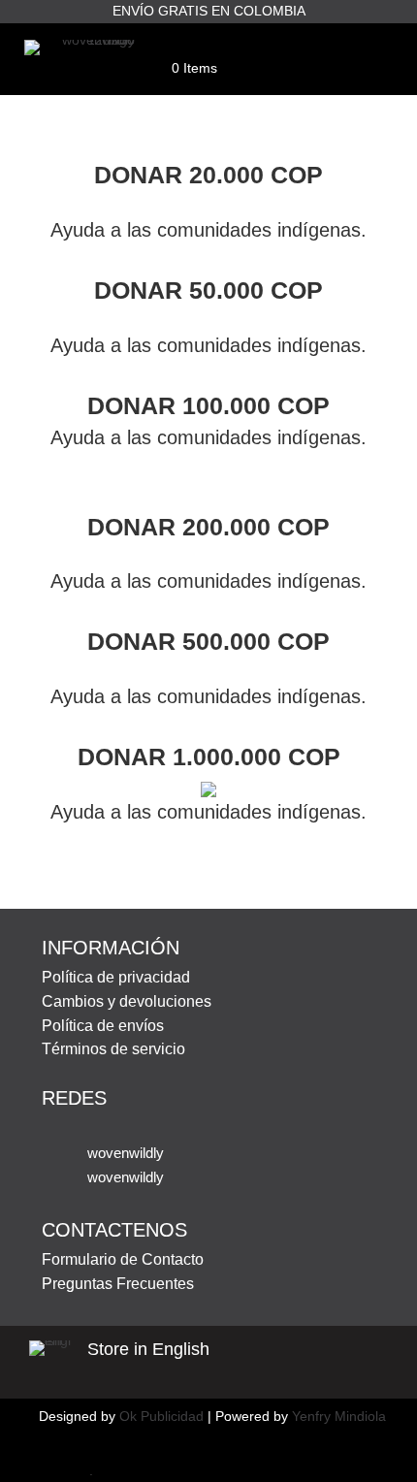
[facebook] (51, 1470)
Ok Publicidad (161, 1416)
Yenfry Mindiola (339, 1416)
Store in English (148, 1349)
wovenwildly (125, 1152)
